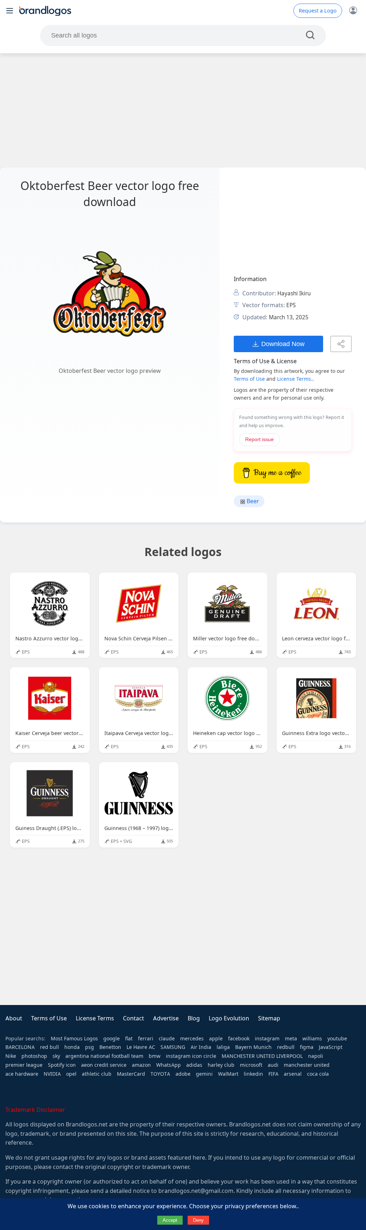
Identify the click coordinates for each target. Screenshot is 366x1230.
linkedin (253, 1074)
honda (72, 1047)
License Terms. (294, 379)
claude (167, 1038)
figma (306, 1047)
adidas (194, 1065)
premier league (24, 1065)
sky (56, 1056)
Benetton (110, 1047)
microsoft (251, 1065)
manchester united (307, 1065)
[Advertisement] (183, 110)
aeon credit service (104, 1065)
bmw (154, 1056)
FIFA (273, 1074)
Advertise (166, 1018)
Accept (170, 1220)
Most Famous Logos (74, 1038)
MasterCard (131, 1074)
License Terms (95, 1018)
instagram (267, 1038)
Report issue (259, 439)
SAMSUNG (172, 1047)
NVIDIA (52, 1074)
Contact (133, 1018)
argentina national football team (104, 1056)
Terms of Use (249, 379)
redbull (286, 1047)
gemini (204, 1074)
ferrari (145, 1038)
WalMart (228, 1074)
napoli (315, 1056)
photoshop (34, 1056)
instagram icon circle (191, 1056)
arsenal (293, 1074)
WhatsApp (168, 1065)
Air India (201, 1047)
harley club (221, 1065)
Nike (10, 1056)
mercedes (192, 1038)
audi (273, 1065)
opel (71, 1074)
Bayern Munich (253, 1047)
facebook (238, 1038)
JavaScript (330, 1047)
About (13, 1018)
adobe (183, 1074)
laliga (223, 1047)
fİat (129, 1038)
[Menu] (9, 10)
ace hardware (21, 1074)
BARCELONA (20, 1047)
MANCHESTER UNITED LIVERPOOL (262, 1056)
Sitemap (269, 1018)
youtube (337, 1038)
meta (291, 1038)
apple (216, 1038)
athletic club (97, 1074)
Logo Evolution (229, 1018)
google (111, 1038)
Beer (252, 501)
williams (312, 1038)
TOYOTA (160, 1074)
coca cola (318, 1074)
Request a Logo (318, 11)
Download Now (283, 344)
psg (89, 1047)
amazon (141, 1065)
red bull (49, 1047)
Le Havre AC (141, 1047)
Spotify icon (62, 1065)
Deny (198, 1220)
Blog (194, 1018)
